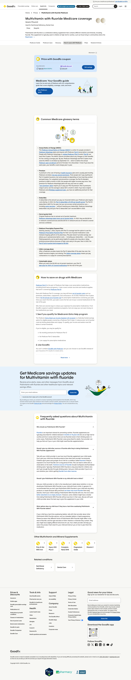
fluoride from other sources (67, 471)
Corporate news (53, 629)
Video (31, 615)
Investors (51, 626)
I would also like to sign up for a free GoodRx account (37, 397)
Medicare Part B (56, 289)
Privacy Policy (58, 403)
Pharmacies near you (35, 599)
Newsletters (32, 618)
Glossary (58, 43)
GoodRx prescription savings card (18, 605)
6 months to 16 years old (71, 435)
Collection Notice (73, 609)
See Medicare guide (42, 91)
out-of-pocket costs (78, 293)
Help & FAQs (52, 596)
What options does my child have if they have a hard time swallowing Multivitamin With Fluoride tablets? (63, 507)
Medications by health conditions (16, 613)
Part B (86, 154)
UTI (30, 625)
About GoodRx (53, 607)
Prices (35, 13)
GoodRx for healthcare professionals (36, 603)
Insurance (13, 598)
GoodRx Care (14, 633)
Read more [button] (29, 37)
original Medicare (68, 154)
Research (51, 613)
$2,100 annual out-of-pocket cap (51, 298)
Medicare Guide (35, 43)
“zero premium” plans (46, 186)
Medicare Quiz (47, 43)
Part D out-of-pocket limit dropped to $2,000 (53, 243)
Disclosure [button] (92, 52)
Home (27, 13)
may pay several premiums (60, 175)
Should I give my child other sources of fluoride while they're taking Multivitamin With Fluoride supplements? (63, 449)
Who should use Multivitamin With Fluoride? (51, 427)
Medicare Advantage (46, 152)
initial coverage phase (73, 253)
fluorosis (82, 460)
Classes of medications (16, 617)
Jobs (50, 623)
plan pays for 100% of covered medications (53, 265)
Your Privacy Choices (74, 620)
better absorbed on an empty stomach (49, 495)
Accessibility (52, 599)
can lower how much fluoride (73, 491)
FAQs (86, 43)
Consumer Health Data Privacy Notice (74, 616)
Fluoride (39, 433)
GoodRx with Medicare (55, 349)
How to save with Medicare (73, 43)
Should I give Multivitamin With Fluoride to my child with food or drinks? (60, 478)
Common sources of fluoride (62, 465)
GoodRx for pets (14, 627)
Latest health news (34, 612)
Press (50, 610)
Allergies (31, 621)
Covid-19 (31, 628)
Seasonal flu (33, 631)
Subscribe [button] (73, 392)
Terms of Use (38, 403)
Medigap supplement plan (57, 190)
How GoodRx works (34, 596)
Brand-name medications (17, 624)
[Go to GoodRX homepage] (9, 6)
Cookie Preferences (73, 612)
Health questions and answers (38, 634)
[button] (65, 6)
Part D (76, 152)
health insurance (66, 173)
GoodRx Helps (53, 620)
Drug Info (36, 28)
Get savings (88, 67)
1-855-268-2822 (103, 657)
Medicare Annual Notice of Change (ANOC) (56, 150)
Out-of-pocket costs (16, 621)
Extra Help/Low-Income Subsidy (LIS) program (60, 318)
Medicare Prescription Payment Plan (51, 233)
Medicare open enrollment (47, 163)
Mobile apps (13, 601)
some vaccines (50, 206)
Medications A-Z (14, 609)
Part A (77, 154)
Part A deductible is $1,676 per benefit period (70, 202)
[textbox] (43, 392)
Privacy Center (72, 599)
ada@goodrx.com (115, 657)
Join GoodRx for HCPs (121, 1)
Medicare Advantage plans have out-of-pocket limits (56, 218)
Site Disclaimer (72, 605)
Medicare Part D (41, 285)
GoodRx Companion (15, 630)
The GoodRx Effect (54, 616)
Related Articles (96, 43)
